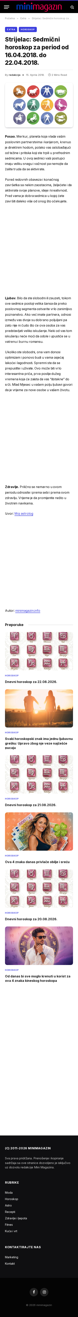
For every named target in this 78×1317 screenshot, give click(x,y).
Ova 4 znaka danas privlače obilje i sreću (37, 862)
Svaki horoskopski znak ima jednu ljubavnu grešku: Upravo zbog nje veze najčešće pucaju (39, 743)
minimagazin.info (27, 611)
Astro (8, 1205)
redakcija (14, 74)
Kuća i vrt (11, 1231)
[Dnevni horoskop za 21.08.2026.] (39, 774)
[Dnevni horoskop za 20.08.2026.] (39, 889)
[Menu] (6, 7)
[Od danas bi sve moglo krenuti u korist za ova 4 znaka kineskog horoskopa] (39, 945)
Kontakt (10, 1263)
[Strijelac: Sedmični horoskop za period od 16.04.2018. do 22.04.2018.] (39, 105)
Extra (11, 29)
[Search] (72, 7)
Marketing (11, 1257)
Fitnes (9, 1224)
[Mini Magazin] (39, 7)
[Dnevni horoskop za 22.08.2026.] (39, 651)
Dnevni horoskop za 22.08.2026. (31, 682)
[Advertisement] (39, 250)
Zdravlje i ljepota (16, 1218)
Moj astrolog (23, 513)
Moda (9, 1192)
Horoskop (28, 29)
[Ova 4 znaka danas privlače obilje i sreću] (39, 831)
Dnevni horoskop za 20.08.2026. (31, 919)
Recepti (10, 1212)
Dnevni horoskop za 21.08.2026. (30, 805)
